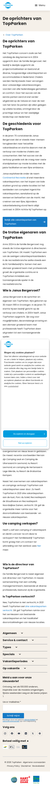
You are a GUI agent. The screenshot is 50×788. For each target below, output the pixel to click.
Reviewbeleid (38, 766)
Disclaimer (26, 766)
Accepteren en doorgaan (24, 434)
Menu (42, 5)
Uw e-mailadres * (12, 701)
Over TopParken (14, 34)
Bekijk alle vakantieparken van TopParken (20, 221)
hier (39, 545)
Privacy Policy (13, 766)
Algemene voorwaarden (34, 762)
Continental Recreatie (14, 177)
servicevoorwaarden (11, 721)
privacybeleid (29, 719)
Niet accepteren (25, 443)
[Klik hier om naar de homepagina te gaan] (8, 5)
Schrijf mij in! (13, 715)
